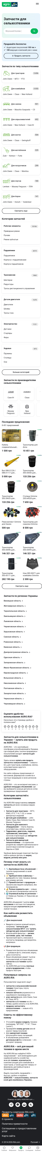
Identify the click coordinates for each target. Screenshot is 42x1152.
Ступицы (7, 358)
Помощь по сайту (21, 1099)
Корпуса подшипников (13, 264)
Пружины (8, 353)
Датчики (7, 329)
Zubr (5, 156)
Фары (6, 337)
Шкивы (7, 309)
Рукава (7, 235)
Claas (17, 94)
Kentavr (12, 156)
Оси (5, 362)
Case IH (31, 125)
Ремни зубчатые (11, 239)
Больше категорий (21, 372)
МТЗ (17, 79)
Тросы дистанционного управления (19, 288)
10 (37, 729)
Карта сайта (8, 1136)
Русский (34, 1142)
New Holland (27, 94)
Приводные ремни (12, 231)
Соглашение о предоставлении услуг (19, 1130)
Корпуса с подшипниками (15, 260)
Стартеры (8, 333)
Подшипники (9, 255)
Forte (20, 156)
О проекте (7, 1119)
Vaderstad (27, 202)
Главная (4, 1150)
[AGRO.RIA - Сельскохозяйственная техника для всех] (10, 4)
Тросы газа (9, 313)
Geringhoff (26, 140)
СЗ (34, 110)
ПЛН (31, 186)
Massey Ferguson (19, 186)
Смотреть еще (21, 211)
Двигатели (8, 304)
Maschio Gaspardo (22, 110)
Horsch (17, 202)
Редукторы (8, 284)
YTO (23, 79)
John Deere (7, 79)
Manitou (25, 171)
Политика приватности (15, 1123)
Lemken (6, 186)
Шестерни (8, 280)
